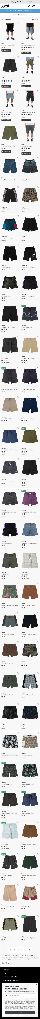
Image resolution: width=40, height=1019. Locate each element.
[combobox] (8, 996)
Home (14, 15)
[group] (20, 2)
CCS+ (4, 973)
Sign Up (20, 1012)
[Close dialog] (36, 984)
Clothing (19, 15)
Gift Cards (6, 970)
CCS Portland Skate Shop (10, 977)
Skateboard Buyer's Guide (11, 980)
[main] (20, 490)
